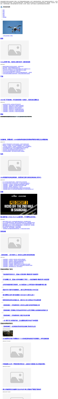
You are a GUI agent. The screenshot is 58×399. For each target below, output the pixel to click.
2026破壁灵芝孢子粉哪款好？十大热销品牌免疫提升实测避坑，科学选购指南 (26, 338)
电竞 (4, 14)
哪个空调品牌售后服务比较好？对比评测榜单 (12, 226)
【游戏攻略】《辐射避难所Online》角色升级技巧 (12, 266)
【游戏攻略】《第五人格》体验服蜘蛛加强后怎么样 (13, 262)
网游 (4, 13)
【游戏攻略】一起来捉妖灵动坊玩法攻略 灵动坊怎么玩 (19, 326)
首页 (4, 9)
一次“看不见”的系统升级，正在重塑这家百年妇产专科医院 (20, 320)
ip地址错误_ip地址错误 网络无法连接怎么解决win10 (13, 150)
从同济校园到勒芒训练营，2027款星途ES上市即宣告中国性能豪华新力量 (25, 284)
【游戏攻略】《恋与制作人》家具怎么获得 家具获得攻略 (17, 255)
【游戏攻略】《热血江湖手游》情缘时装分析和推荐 (13, 105)
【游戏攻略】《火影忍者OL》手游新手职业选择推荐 (13, 111)
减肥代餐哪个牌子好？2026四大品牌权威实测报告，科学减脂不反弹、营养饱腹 (18, 225)
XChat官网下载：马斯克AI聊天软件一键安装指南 (15, 62)
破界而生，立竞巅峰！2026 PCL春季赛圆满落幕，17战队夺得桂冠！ (16, 145)
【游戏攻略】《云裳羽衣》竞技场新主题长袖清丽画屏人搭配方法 (16, 184)
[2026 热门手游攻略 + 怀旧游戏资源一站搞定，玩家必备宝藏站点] (14, 97)
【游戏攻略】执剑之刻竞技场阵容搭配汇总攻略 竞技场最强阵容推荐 (16, 187)
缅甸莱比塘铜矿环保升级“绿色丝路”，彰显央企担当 (13, 66)
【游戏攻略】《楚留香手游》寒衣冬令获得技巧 (12, 107)
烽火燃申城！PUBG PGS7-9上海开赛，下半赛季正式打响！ (18, 217)
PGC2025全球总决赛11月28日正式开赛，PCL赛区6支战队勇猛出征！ (16, 183)
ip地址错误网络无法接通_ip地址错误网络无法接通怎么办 (14, 148)
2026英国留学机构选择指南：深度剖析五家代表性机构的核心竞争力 (20, 177)
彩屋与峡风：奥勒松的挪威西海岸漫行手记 (11, 67)
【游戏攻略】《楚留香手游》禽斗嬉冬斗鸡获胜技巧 (13, 106)
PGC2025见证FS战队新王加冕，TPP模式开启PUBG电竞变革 (15, 181)
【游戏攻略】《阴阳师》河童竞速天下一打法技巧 (13, 186)
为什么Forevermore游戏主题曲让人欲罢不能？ (12, 71)
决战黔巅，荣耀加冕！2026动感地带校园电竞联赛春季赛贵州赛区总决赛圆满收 (24, 139)
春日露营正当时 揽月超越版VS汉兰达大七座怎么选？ (19, 295)
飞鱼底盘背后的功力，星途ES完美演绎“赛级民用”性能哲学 (20, 274)
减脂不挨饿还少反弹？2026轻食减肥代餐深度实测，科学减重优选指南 (17, 221)
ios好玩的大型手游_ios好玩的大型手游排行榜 (12, 104)
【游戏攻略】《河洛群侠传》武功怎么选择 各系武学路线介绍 (21, 305)
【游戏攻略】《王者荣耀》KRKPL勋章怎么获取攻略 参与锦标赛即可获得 (17, 265)
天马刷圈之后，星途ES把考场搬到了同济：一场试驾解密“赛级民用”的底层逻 (26, 279)
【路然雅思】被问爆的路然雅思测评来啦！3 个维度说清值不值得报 (16, 228)
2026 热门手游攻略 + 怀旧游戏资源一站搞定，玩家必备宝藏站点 (19, 99)
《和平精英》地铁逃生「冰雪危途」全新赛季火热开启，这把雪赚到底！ (17, 146)
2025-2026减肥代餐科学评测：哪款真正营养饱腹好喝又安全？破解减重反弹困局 (19, 222)
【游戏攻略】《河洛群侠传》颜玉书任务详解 (16, 315)
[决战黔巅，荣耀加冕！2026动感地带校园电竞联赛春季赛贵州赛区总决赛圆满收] (16, 136)
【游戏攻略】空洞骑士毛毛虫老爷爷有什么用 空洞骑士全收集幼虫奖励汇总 (25, 310)
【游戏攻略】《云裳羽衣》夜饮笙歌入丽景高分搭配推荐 (14, 259)
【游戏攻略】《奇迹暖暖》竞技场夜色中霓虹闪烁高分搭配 (14, 185)
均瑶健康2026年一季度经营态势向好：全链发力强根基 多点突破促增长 (24, 364)
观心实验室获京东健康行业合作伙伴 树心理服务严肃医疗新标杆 (22, 389)
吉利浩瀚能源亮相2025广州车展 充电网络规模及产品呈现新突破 (15, 147)
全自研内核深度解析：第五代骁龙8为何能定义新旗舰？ (14, 151)
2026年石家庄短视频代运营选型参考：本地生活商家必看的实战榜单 (16, 73)
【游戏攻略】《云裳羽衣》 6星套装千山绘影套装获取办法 (14, 260)
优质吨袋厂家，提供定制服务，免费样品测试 (12, 227)
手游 (4, 12)
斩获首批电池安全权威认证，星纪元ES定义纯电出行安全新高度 (22, 300)
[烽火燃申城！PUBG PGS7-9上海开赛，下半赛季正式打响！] (18, 214)
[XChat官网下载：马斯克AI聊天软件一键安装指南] (14, 59)
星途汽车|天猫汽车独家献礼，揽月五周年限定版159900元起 (20, 289)
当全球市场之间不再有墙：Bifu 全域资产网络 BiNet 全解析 (14, 70)
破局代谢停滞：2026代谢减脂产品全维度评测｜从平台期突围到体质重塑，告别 (18, 223)
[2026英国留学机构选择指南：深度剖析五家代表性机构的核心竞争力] (14, 174)
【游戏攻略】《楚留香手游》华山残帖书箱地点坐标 (13, 109)
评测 (4, 15)
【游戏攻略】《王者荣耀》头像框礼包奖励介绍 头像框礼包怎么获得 (16, 264)
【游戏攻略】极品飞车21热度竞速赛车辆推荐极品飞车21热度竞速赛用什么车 (18, 189)
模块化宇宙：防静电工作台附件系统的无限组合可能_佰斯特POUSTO (16, 68)
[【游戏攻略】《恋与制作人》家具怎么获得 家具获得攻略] (14, 252)
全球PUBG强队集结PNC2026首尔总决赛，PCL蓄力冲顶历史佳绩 (16, 144)
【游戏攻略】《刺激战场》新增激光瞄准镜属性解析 (13, 261)
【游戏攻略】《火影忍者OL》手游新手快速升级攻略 (13, 110)
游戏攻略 (4, 17)
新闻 (4, 11)
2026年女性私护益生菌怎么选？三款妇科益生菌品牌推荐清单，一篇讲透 (17, 72)
